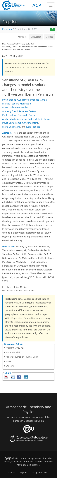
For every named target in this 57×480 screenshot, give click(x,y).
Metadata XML (13, 352)
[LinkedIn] (26, 377)
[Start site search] (52, 29)
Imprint (23, 472)
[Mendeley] (6, 377)
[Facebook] (19, 377)
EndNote (10, 365)
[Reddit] (13, 377)
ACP (36, 5)
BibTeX (9, 361)
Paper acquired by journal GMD (22, 356)
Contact (12, 472)
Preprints (7, 29)
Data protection (39, 472)
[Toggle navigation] (51, 5)
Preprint (10, 347)
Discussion (36, 36)
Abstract (22, 36)
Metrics (49, 36)
